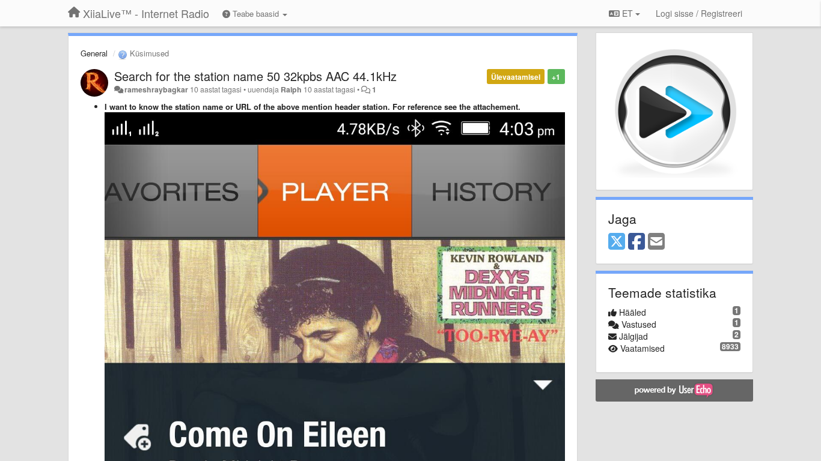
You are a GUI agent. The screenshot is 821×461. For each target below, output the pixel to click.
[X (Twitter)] (616, 242)
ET (627, 13)
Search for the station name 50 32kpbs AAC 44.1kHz (255, 76)
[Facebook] (636, 242)
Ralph (291, 89)
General (94, 53)
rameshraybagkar (156, 89)
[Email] (656, 242)
